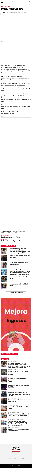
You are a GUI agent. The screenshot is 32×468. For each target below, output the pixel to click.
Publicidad (9, 458)
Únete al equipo (22, 458)
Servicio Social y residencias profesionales (12, 460)
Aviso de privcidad (26, 460)
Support (4, 12)
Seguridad (14, 232)
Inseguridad (22, 231)
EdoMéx (15, 231)
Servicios (15, 458)
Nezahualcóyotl (6, 232)
